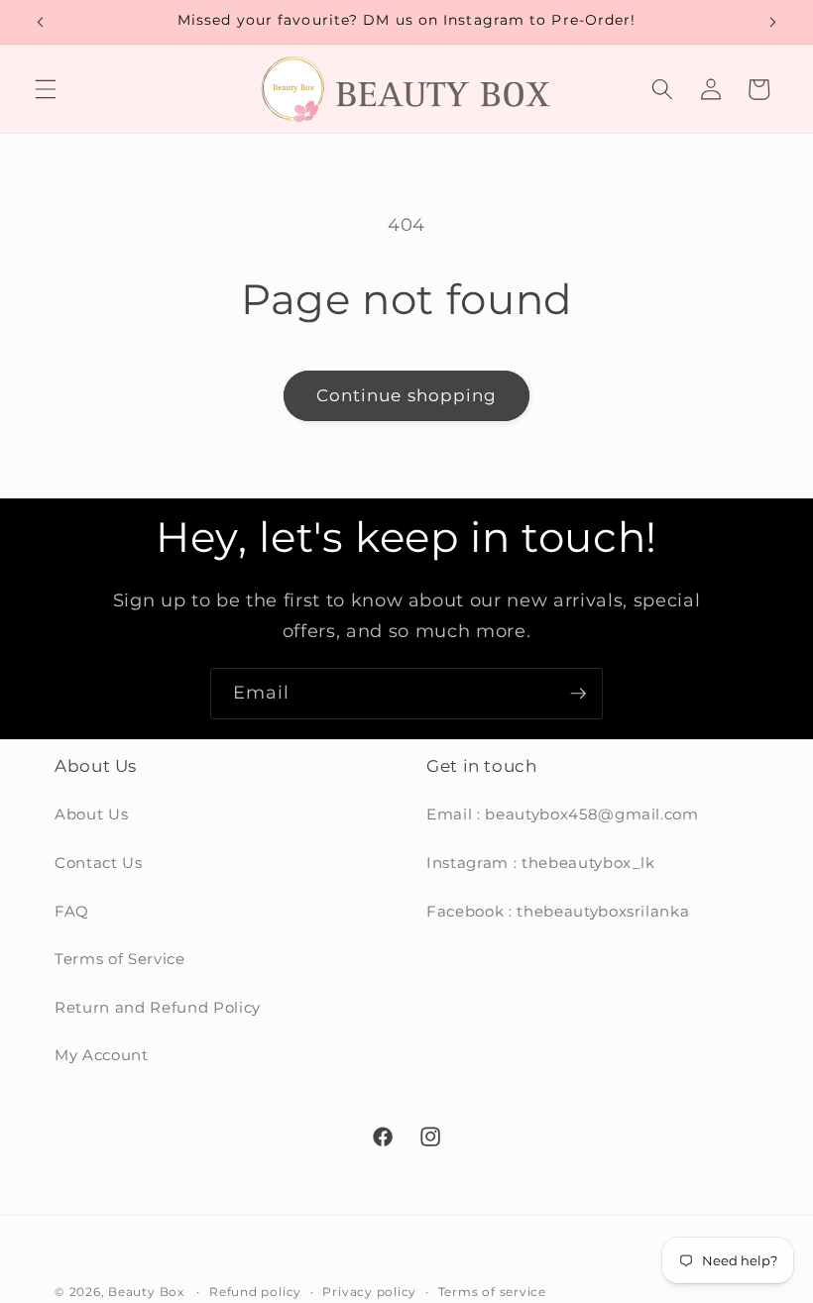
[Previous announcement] (40, 22)
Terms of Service (120, 958)
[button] (45, 89)
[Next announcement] (772, 22)
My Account (102, 1054)
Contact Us (99, 862)
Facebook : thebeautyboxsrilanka (557, 911)
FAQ (72, 911)
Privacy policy (369, 1291)
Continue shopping (407, 395)
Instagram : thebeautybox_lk (540, 862)
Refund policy (255, 1291)
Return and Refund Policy (158, 1007)
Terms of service (492, 1291)
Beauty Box (146, 1291)
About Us (91, 814)
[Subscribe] (578, 693)
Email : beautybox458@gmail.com (562, 814)
